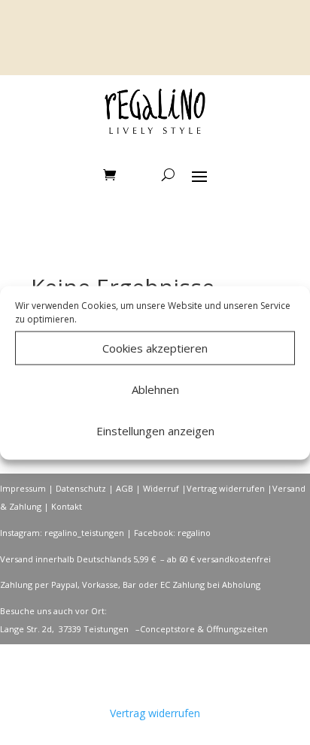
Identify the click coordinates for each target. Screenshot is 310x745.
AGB (124, 488)
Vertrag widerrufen (226, 488)
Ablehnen (155, 389)
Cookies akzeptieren (155, 348)
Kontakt (66, 506)
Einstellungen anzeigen (155, 430)
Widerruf (161, 488)
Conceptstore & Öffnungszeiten (204, 628)
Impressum (23, 488)
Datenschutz (81, 488)
